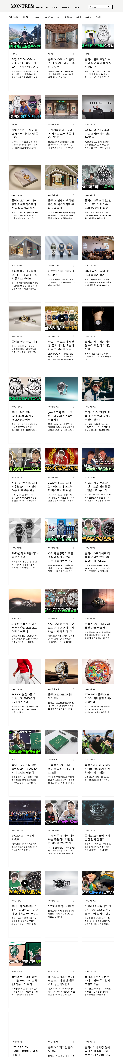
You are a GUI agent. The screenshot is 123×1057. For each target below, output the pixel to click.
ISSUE (25, 17)
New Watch (48, 17)
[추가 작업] (37, 54)
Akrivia (88, 17)
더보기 (98, 17)
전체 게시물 (13, 17)
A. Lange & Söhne (65, 17)
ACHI (79, 17)
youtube (36, 17)
